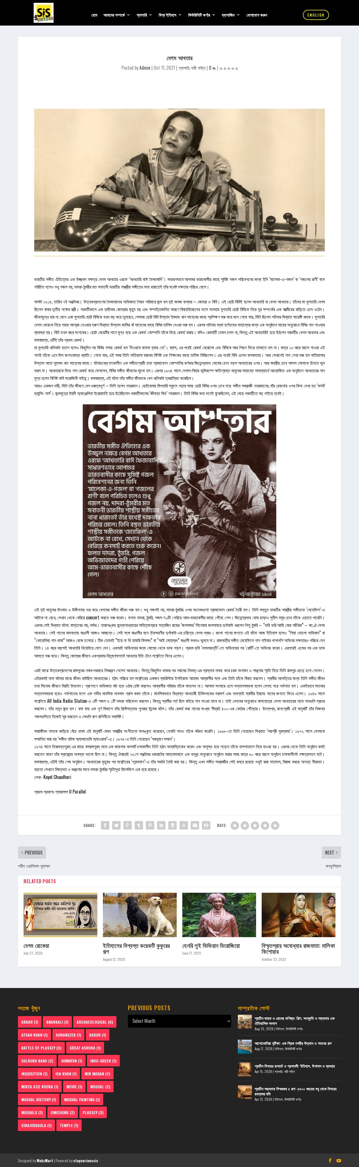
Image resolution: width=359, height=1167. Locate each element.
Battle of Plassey (41, 1048)
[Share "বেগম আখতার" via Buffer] (172, 825)
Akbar (29, 1022)
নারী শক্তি (198, 67)
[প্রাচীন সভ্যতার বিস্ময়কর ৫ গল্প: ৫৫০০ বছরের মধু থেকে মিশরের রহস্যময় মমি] (245, 1092)
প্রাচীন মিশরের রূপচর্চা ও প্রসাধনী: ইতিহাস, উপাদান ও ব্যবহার (295, 1066)
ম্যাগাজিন (228, 15)
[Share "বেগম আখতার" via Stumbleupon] (183, 825)
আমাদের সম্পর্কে (114, 15)
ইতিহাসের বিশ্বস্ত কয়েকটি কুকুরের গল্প (136, 948)
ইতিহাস (280, 1028)
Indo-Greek (103, 1061)
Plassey (93, 1112)
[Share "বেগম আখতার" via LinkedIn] (161, 825)
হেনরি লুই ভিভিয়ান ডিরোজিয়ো (211, 945)
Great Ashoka (85, 1048)
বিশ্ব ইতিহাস (167, 15)
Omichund (63, 1112)
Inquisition (34, 1074)
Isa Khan (66, 1074)
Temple (69, 1125)
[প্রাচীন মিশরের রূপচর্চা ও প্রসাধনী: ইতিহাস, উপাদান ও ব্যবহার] (245, 1069)
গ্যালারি (142, 15)
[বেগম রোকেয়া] (60, 915)
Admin (144, 67)
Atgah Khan (34, 1035)
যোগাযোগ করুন (257, 15)
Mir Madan (97, 1074)
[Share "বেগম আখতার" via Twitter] (116, 825)
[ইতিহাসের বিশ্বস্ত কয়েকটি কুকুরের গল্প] (140, 915)
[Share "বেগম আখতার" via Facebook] (105, 825)
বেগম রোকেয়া (36, 945)
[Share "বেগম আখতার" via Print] (206, 825)
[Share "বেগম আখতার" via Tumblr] (138, 825)
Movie (74, 1086)
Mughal (100, 1086)
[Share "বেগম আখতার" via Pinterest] (150, 825)
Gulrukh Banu (37, 1061)
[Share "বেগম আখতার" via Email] (195, 825)
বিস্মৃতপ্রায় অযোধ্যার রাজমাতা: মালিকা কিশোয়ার (298, 948)
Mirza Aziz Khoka (39, 1086)
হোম (94, 15)
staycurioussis (85, 1160)
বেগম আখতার (108, 279)
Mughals (32, 1112)
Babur (97, 1035)
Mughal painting (82, 1099)
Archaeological (95, 1022)
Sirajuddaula (36, 1125)
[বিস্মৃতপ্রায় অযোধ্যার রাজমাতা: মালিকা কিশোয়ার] (298, 915)
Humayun (71, 1061)
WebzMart (45, 1160)
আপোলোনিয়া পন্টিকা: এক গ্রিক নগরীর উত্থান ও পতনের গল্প (293, 1043)
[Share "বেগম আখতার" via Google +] (127, 825)
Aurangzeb (68, 1035)
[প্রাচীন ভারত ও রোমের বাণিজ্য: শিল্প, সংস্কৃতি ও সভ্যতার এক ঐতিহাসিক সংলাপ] (245, 1022)
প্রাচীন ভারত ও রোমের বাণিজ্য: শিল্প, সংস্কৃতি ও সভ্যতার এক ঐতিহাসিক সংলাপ (295, 1020)
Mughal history (38, 1099)
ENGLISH (316, 15)
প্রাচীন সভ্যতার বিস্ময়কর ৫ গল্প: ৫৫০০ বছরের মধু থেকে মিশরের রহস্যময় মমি (296, 1091)
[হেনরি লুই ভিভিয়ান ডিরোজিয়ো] (219, 915)
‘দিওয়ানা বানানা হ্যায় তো (146, 347)
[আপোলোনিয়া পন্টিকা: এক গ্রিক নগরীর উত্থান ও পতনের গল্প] (245, 1047)
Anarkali (57, 1022)
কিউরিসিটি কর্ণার (199, 15)
